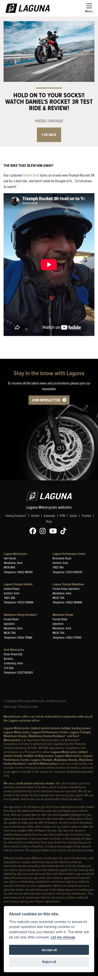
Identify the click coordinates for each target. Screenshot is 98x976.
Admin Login (10, 707)
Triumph (86, 515)
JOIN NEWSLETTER (46, 400)
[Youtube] (54, 531)
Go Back (49, 134)
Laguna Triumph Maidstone (68, 584)
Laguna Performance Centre (69, 554)
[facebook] (34, 531)
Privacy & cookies (29, 707)
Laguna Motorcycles (15, 554)
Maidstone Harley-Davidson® (21, 614)
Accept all (49, 950)
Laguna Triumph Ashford (18, 584)
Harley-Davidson (16, 515)
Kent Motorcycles (14, 649)
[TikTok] (64, 531)
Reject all (49, 962)
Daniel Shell (31, 175)
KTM (62, 515)
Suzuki (73, 515)
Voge (49, 521)
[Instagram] (43, 531)
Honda (35, 515)
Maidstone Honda (63, 614)
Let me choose (63, 937)
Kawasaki (49, 515)
